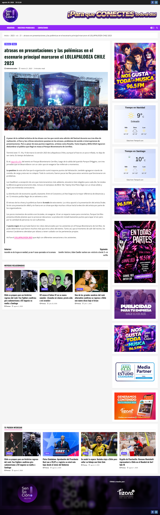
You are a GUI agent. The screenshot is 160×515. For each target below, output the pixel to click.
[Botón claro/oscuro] (152, 28)
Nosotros (10, 27)
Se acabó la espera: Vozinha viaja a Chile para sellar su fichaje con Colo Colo (99, 460)
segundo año (16, 161)
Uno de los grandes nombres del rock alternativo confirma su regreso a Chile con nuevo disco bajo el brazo (90, 298)
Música (7, 44)
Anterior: (30, 251)
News (47, 453)
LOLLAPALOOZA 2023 (23, 237)
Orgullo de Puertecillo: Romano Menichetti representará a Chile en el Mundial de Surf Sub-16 (137, 462)
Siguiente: (83, 252)
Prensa (8, 306)
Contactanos (43, 27)
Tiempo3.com (138, 140)
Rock (14, 44)
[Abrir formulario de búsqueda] (157, 28)
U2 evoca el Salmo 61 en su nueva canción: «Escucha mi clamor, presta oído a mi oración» (56, 298)
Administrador (11, 68)
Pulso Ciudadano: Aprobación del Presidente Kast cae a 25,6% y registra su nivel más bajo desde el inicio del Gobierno (60, 462)
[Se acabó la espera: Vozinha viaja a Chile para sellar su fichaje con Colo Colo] (99, 444)
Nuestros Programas (26, 27)
